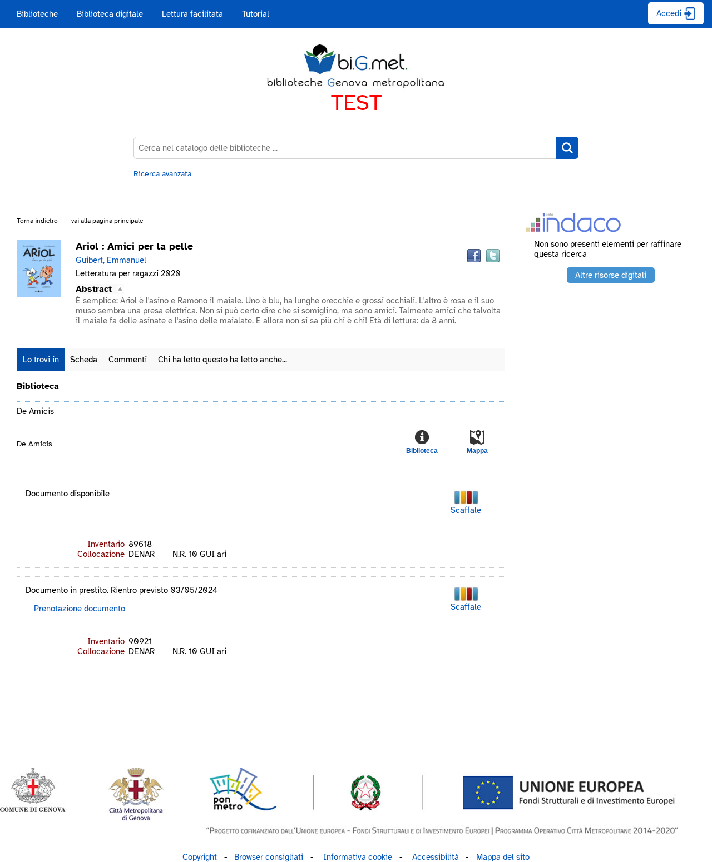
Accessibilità (435, 857)
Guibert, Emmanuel (111, 260)
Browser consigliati (268, 857)
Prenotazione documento (79, 609)
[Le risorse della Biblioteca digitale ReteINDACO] (573, 229)
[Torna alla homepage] (356, 66)
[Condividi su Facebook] (474, 255)
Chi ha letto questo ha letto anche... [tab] (222, 360)
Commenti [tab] (127, 360)
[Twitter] (493, 255)
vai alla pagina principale (107, 221)
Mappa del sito (503, 857)
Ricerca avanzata (162, 174)
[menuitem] (37, 14)
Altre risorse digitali (610, 275)
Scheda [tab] (83, 360)
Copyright (199, 857)
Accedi (668, 13)
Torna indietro (37, 221)
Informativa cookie (357, 857)
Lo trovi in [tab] (41, 360)
